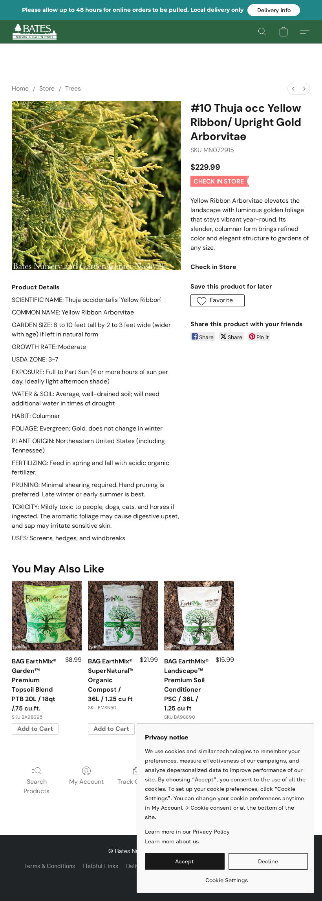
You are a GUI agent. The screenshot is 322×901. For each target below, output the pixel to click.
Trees (73, 88)
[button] (273, 10)
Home (20, 88)
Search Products (36, 786)
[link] (226, 877)
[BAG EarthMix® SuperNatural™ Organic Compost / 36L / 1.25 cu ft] (123, 615)
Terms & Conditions (49, 866)
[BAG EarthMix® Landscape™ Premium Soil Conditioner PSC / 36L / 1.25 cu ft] (199, 615)
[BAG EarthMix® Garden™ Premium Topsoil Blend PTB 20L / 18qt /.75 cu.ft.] (47, 615)
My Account (86, 781)
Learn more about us (172, 841)
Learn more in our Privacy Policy (187, 831)
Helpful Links (100, 866)
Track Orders (136, 781)
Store (47, 88)
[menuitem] (293, 88)
